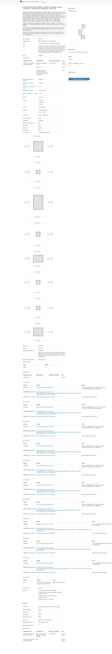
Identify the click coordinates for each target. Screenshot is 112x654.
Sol (40, 86)
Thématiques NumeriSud (28, 90)
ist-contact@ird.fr (52, 63)
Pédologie (41, 83)
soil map (41, 97)
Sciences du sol (42, 90)
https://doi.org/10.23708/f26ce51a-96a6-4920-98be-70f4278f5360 (44, 583)
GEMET (24, 97)
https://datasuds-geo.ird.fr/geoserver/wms (44, 387)
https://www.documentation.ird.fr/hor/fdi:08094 (45, 397)
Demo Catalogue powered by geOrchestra (30, 1)
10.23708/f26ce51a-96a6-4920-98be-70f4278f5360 (49, 43)
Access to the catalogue (80, 79)
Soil (40, 93)
